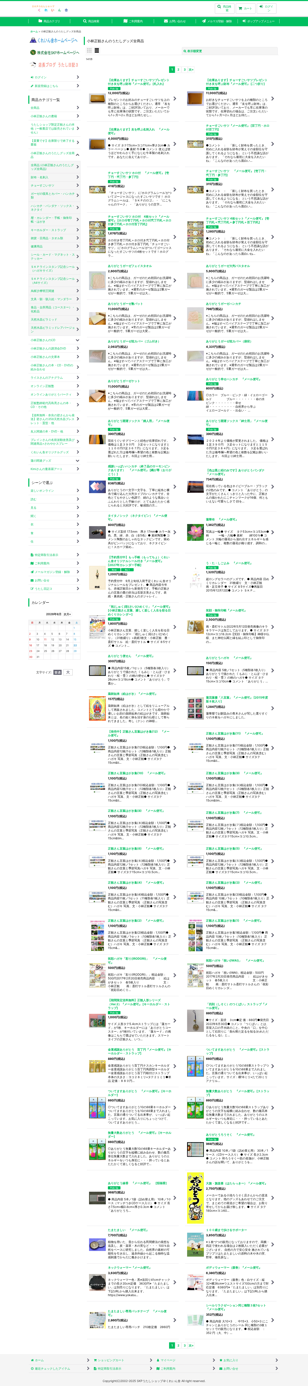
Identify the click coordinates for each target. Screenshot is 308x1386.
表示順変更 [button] (194, 51)
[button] (225, 8)
